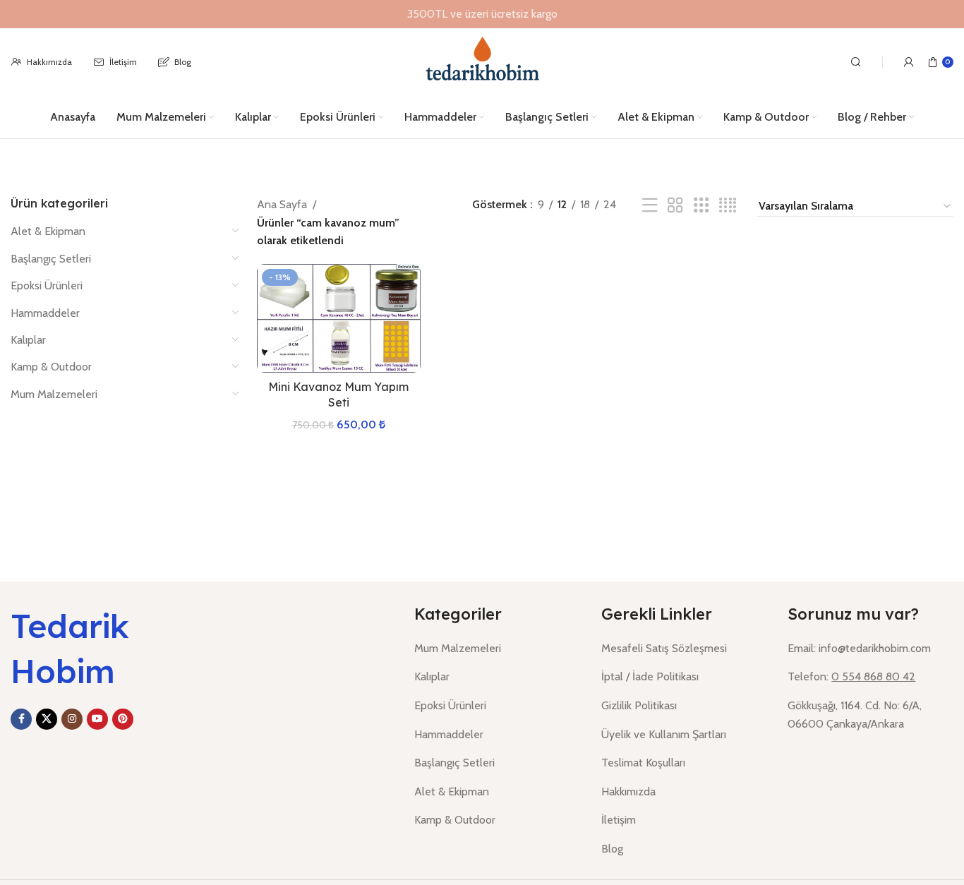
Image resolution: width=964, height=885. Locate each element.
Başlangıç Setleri (51, 258)
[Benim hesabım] (909, 62)
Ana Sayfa (282, 204)
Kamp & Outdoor (51, 366)
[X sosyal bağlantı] (46, 719)
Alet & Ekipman (48, 231)
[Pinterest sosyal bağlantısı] (122, 719)
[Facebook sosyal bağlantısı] (21, 719)
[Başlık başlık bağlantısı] (482, 14)
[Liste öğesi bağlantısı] (497, 648)
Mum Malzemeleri (54, 394)
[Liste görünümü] (650, 205)
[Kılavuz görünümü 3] (701, 205)
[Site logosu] (482, 61)
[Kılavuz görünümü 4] (727, 205)
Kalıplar (28, 340)
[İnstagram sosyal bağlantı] (72, 719)
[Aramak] (856, 62)
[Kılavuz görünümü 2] (675, 205)
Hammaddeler (45, 313)
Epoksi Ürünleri (47, 285)
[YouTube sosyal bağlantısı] (97, 719)
